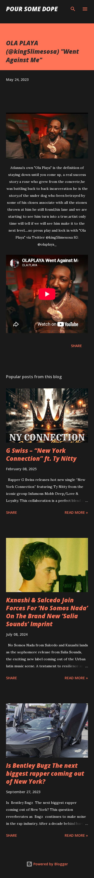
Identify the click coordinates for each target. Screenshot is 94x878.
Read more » (76, 512)
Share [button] (76, 345)
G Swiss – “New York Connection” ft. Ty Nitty (41, 454)
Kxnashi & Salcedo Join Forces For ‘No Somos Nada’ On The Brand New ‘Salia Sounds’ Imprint (47, 612)
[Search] (73, 9)
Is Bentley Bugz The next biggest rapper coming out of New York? (45, 773)
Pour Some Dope (32, 9)
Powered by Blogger (50, 864)
